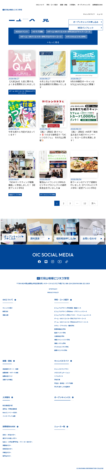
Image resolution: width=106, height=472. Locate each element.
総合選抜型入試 (8, 405)
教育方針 (5, 311)
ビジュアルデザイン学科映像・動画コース (67, 308)
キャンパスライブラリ (61, 369)
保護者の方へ (7, 445)
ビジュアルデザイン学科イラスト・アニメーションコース (72, 315)
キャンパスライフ (89, 14)
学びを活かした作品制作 (62, 387)
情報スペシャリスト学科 (62, 340)
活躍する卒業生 (8, 380)
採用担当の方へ (8, 449)
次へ (93, 203)
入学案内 (72, 5)
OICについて (40, 5)
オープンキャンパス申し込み (13, 237)
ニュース (100, 14)
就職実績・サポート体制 (10, 373)
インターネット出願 (9, 416)
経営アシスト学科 (60, 333)
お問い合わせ (90, 238)
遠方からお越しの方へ (10, 438)
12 (85, 203)
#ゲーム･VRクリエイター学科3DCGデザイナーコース (22, 92)
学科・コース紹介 (52, 5)
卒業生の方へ (7, 452)
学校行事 (57, 380)
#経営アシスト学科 (15, 195)
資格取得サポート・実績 (10, 369)
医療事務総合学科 (60, 329)
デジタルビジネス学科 (61, 347)
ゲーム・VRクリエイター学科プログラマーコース (70, 318)
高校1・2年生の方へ (9, 435)
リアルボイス (58, 376)
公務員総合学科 (59, 336)
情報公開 (5, 315)
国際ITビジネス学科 (60, 350)
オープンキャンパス (84, 5)
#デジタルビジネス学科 (47, 195)
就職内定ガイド (8, 376)
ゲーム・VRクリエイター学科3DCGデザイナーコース (71, 322)
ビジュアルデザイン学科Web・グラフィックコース (70, 311)
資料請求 (35, 238)
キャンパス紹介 (8, 308)
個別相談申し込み (65, 238)
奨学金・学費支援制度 (10, 409)
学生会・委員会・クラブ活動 (63, 383)
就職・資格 (63, 5)
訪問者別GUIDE (98, 5)
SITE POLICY (53, 289)
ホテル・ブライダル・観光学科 (64, 326)
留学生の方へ (7, 456)
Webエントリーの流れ (10, 413)
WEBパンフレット (86, 27)
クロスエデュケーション (62, 373)
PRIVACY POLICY (53, 292)
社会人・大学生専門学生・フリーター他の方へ (17, 442)
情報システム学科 (60, 343)
